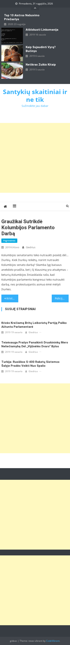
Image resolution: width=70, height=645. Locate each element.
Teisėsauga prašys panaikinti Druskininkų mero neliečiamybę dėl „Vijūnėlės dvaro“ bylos (34, 344)
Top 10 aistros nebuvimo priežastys (21, 17)
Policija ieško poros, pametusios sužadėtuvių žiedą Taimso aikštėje (61, 298)
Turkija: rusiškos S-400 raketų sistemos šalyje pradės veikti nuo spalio (30, 363)
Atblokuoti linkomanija (42, 29)
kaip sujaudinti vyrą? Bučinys (41, 49)
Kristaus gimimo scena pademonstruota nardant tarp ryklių (12, 298)
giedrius (30, 247)
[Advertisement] (35, 158)
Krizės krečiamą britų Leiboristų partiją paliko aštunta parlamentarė (34, 325)
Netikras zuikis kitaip (41, 64)
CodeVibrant (53, 640)
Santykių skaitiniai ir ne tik (35, 95)
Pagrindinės (9, 240)
